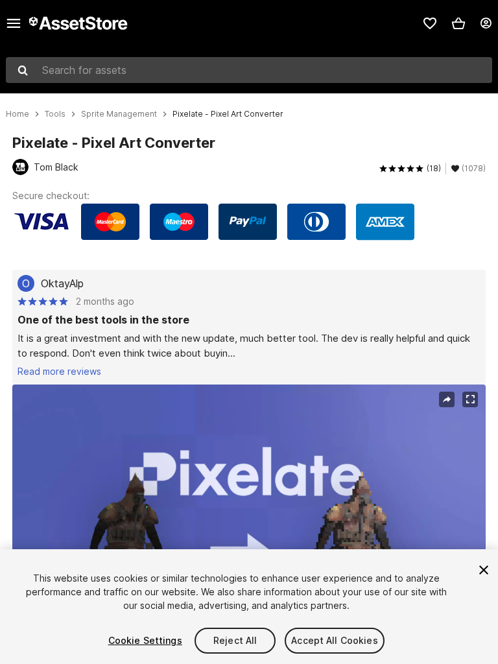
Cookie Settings (145, 640)
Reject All (235, 640)
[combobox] (249, 70)
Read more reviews (59, 371)
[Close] (484, 570)
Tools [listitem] (55, 114)
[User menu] (485, 23)
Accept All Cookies (334, 640)
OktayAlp (62, 283)
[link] (430, 23)
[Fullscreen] (470, 399)
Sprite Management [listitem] (119, 114)
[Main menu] (14, 23)
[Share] (447, 399)
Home (17, 114)
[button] (458, 23)
